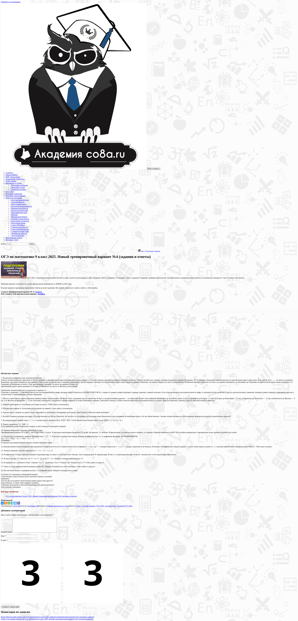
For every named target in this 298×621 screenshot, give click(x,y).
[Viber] (18, 503)
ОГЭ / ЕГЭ (10, 192)
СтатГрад (9, 173)
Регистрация (150, 251)
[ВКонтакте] (2, 503)
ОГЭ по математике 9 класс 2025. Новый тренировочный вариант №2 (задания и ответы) (41, 496)
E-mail (4, 540)
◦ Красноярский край (18, 213)
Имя (3, 536)
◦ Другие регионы (17, 236)
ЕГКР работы (11, 181)
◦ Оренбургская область (19, 219)
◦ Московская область (18, 217)
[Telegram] (12, 503)
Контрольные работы (14, 238)
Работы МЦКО (12, 175)
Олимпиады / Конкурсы (15, 179)
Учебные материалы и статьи (57, 506)
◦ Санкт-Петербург (17, 225)
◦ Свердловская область (19, 229)
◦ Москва (13, 215)
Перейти (41, 294)
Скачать (38, 292)
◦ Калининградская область (21, 206)
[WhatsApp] (8, 503)
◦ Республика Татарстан (19, 221)
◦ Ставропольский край (19, 231)
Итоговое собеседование (15, 196)
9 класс (78, 506)
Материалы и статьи (14, 183)
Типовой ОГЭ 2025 (124, 506)
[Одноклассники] (5, 503)
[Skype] (15, 503)
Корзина (157, 251)
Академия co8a (33, 506)
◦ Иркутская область (18, 204)
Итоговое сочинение (14, 194)
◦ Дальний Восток (17, 202)
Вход (142, 251)
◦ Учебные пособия (17, 190)
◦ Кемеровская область (19, 208)
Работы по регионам (14, 198)
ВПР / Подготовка (13, 177)
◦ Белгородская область (19, 200)
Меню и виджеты (154, 169)
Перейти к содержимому (11, 2)
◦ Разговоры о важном (19, 185)
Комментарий (6, 532)
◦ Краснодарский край (19, 210)
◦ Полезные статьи (17, 187)
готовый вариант (88, 506)
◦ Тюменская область (18, 234)
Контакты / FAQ (12, 240)
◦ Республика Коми (17, 223)
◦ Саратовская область (19, 227)
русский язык (110, 506)
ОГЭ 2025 (100, 506)
